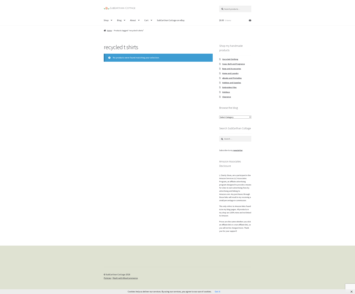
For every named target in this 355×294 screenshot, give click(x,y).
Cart (146, 20)
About (133, 20)
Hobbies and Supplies (231, 82)
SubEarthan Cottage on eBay (170, 20)
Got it (217, 291)
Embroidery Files (229, 87)
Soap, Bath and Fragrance (233, 64)
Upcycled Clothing (230, 59)
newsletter (238, 150)
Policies (107, 278)
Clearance (226, 97)
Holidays (226, 92)
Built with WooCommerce (125, 278)
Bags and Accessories (231, 68)
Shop (106, 20)
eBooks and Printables (232, 78)
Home (109, 30)
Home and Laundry (230, 73)
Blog (119, 20)
